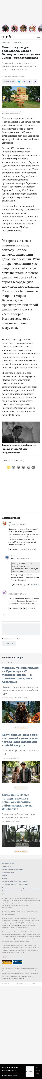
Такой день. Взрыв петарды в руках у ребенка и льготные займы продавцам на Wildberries (17, 802)
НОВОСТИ (6, 43)
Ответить (31, 549)
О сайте (4, 878)
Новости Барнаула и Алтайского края (15, 884)
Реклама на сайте (8, 872)
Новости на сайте (8, 863)
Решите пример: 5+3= (11, 639)
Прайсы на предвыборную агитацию (14, 881)
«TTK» (33, 984)
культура (18, 460)
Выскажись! (9, 82)
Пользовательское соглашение (12, 869)
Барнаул (6, 460)
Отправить (9, 643)
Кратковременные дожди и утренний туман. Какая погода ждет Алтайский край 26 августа (20, 740)
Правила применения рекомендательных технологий (20, 888)
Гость (10, 522)
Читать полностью (21, 728)
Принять (29, 1072)
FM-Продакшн (6, 866)
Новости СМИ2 (7, 663)
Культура (18, 43)
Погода (4, 875)
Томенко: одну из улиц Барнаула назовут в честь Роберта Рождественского (19, 449)
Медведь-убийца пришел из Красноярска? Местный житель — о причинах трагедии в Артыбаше (20, 675)
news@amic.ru (18, 925)
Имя (4, 615)
